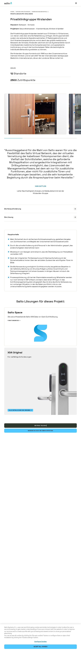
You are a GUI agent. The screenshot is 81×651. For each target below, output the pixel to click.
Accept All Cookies (40, 647)
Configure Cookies (40, 641)
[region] (40, 637)
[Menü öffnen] (76, 3)
